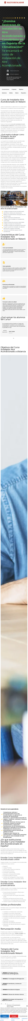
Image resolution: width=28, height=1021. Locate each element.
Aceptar (5, 1016)
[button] (27, 1006)
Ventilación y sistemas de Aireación (11, 984)
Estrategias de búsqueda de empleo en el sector (12, 1000)
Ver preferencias (23, 1016)
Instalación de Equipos (11, 989)
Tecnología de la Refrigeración (13, 978)
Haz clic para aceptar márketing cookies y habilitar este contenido (14, 198)
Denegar (14, 1016)
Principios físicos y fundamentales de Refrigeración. (10, 973)
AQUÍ (3, 1011)
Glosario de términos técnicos (13, 994)
